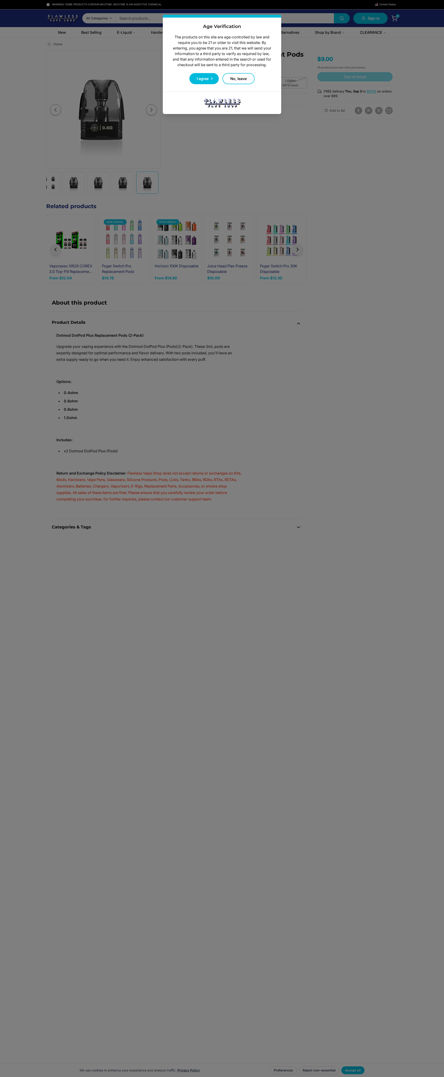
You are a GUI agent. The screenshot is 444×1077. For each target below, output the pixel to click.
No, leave (238, 78)
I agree (203, 78)
